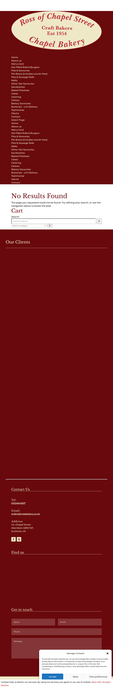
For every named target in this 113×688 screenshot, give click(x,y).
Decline (5, 685)
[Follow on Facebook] (13, 539)
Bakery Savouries (21, 103)
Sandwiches (18, 87)
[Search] (99, 221)
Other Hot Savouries (22, 83)
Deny (75, 676)
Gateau (15, 100)
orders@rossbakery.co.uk (25, 514)
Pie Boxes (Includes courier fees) (29, 74)
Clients (15, 113)
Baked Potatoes (20, 90)
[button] (107, 653)
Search (15, 216)
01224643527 (18, 503)
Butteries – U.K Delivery (24, 106)
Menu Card (17, 64)
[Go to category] (49, 225)
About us (16, 60)
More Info (96, 682)
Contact (15, 116)
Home (14, 57)
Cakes (14, 93)
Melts (14, 80)
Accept (52, 676)
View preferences (98, 676)
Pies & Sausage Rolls (22, 77)
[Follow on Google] (19, 539)
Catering (16, 97)
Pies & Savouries (20, 70)
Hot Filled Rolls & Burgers (25, 67)
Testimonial (17, 110)
